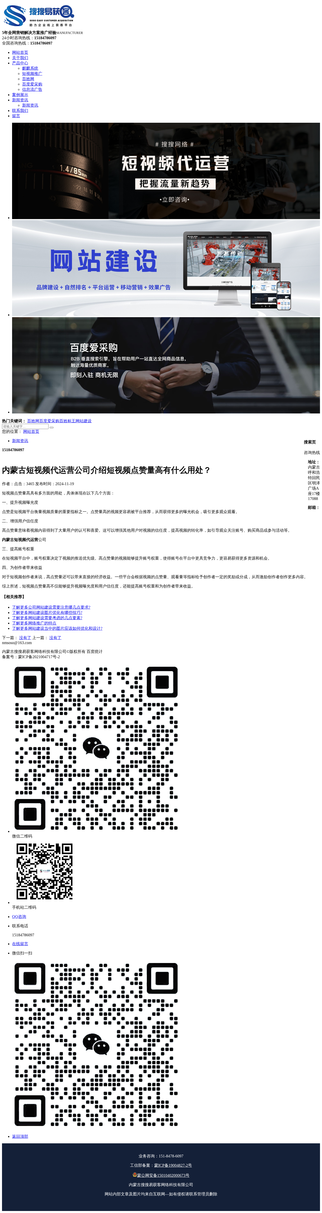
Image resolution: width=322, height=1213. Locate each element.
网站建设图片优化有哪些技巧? (47, 612)
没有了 (25, 638)
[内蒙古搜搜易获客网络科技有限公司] (39, 28)
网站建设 (83, 421)
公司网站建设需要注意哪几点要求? (51, 607)
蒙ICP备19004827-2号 (173, 1165)
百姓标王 (67, 421)
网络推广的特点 (34, 623)
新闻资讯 (20, 441)
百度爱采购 (49, 421)
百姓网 (33, 421)
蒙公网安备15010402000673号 (163, 1175)
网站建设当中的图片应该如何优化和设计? (57, 628)
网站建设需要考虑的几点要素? (47, 618)
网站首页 (31, 431)
